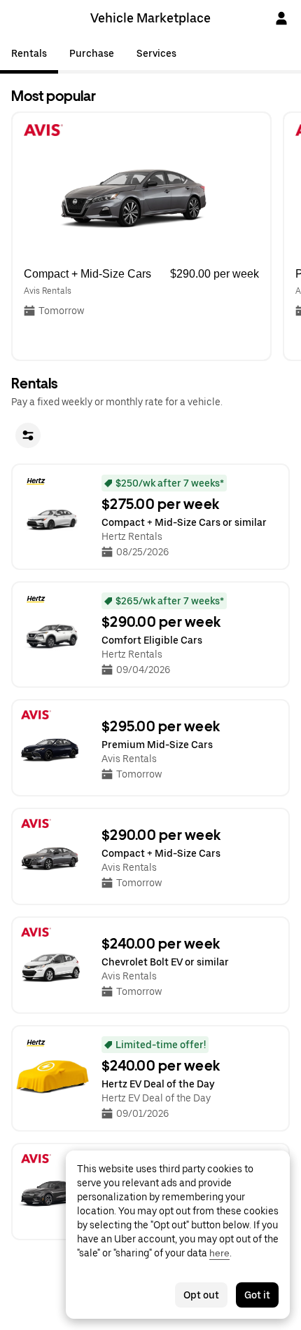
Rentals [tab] (29, 53)
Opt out (201, 1295)
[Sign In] (281, 18)
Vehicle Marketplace (150, 18)
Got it (257, 1295)
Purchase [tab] (91, 53)
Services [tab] (156, 53)
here (219, 1252)
